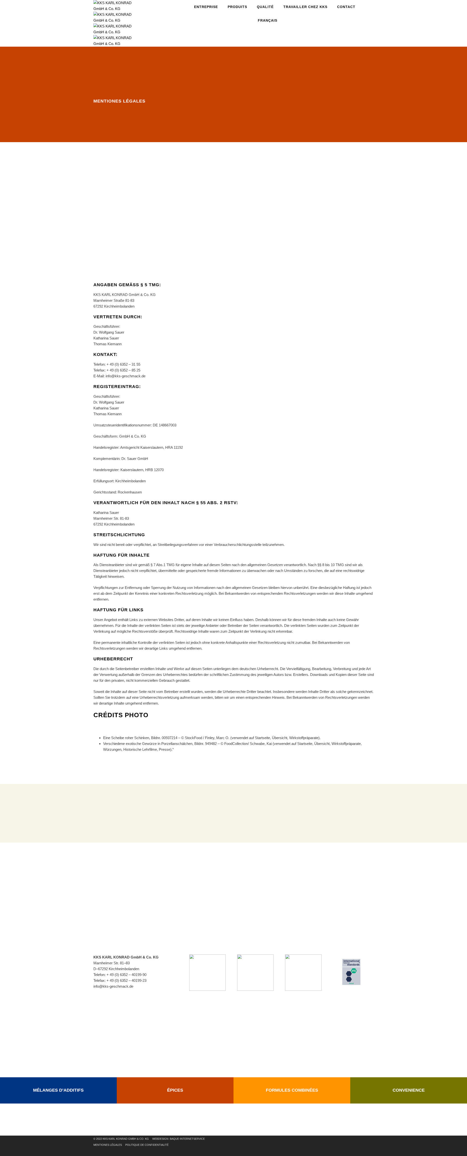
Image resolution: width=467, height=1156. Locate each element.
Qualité (265, 7)
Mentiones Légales (107, 1144)
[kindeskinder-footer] (255, 972)
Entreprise (206, 7)
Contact (346, 7)
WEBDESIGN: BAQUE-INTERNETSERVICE (178, 1138)
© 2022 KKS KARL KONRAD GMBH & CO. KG (121, 1138)
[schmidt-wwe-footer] (303, 972)
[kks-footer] (207, 972)
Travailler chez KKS (305, 7)
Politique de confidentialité (147, 1144)
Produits (237, 7)
